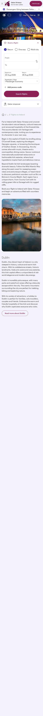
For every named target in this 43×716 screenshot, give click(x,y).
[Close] (2, 3)
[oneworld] (9, 15)
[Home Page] (3, 114)
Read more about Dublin (15, 313)
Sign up (33, 15)
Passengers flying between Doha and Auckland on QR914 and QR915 (21, 9)
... (7, 115)
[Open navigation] (38, 15)
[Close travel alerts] (39, 9)
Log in (25, 15)
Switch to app (35, 3)
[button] (22, 331)
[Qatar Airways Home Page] (5, 15)
